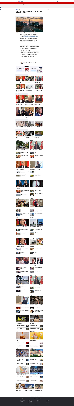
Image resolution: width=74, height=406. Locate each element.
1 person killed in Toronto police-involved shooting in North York (22, 149)
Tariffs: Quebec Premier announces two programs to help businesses (22, 188)
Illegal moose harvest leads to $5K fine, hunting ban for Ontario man (39, 248)
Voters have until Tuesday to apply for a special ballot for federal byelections (22, 323)
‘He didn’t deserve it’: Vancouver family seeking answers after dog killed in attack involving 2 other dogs (39, 390)
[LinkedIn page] (23, 398)
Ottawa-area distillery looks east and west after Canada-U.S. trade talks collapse (38, 90)
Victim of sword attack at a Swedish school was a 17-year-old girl (38, 307)
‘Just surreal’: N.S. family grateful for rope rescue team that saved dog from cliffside (22, 207)
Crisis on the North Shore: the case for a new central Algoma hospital (36, 246)
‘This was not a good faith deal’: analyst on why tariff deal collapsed (20, 116)
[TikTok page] (21, 398)
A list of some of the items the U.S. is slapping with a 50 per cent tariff (29, 81)
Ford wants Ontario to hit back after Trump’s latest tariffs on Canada (20, 90)
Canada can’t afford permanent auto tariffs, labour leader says (24, 286)
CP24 (37, 401)
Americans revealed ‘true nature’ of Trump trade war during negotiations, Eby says (39, 82)
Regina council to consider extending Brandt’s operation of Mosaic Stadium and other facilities (25, 233)
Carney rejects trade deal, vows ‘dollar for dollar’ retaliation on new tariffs (39, 213)
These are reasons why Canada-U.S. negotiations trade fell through (20, 104)
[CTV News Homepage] (20, 1)
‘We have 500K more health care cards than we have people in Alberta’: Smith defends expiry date (29, 90)
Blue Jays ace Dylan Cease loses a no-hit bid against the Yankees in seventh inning (22, 357)
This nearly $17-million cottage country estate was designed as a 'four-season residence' (38, 137)
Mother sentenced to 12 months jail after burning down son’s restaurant (29, 126)
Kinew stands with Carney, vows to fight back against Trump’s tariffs (36, 207)
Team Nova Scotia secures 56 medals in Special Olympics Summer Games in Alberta (25, 214)
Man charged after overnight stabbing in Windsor (22, 284)
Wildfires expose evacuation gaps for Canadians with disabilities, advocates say (25, 307)
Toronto (17, 9)
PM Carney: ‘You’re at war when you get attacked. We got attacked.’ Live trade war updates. (20, 82)
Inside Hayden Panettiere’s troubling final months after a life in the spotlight (36, 340)
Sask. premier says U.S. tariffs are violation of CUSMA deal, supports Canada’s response (22, 226)
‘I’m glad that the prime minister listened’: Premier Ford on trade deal (29, 104)
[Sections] (16, 1)
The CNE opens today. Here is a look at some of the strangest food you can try (20, 137)
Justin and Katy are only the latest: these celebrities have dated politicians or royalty (29, 137)
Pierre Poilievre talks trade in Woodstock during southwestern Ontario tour (24, 268)
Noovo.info (47, 401)
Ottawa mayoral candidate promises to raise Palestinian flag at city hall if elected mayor (35, 169)
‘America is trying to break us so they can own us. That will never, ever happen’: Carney (29, 117)
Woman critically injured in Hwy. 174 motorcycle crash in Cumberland (38, 175)
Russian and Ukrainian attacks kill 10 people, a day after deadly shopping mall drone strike (36, 304)
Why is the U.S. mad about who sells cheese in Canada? (20, 390)
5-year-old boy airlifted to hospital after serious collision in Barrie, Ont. (25, 310)
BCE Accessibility (21, 401)
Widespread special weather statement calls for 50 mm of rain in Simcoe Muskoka (39, 271)
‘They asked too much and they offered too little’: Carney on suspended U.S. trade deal (38, 104)
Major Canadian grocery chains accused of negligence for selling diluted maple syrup (38, 127)
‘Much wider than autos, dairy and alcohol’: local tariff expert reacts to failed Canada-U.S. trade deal (36, 265)
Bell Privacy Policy (30, 401)
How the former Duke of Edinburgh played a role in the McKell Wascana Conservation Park (24, 229)
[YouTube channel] (22, 398)
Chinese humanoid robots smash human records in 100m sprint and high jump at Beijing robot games (36, 374)
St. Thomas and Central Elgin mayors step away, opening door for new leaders (25, 271)
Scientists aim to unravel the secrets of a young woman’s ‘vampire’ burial (20, 126)
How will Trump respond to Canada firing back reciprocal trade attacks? (39, 116)
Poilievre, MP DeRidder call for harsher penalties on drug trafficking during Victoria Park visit (39, 229)
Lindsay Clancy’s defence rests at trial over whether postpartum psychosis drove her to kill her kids (39, 311)
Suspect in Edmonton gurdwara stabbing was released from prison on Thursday (29, 390)
